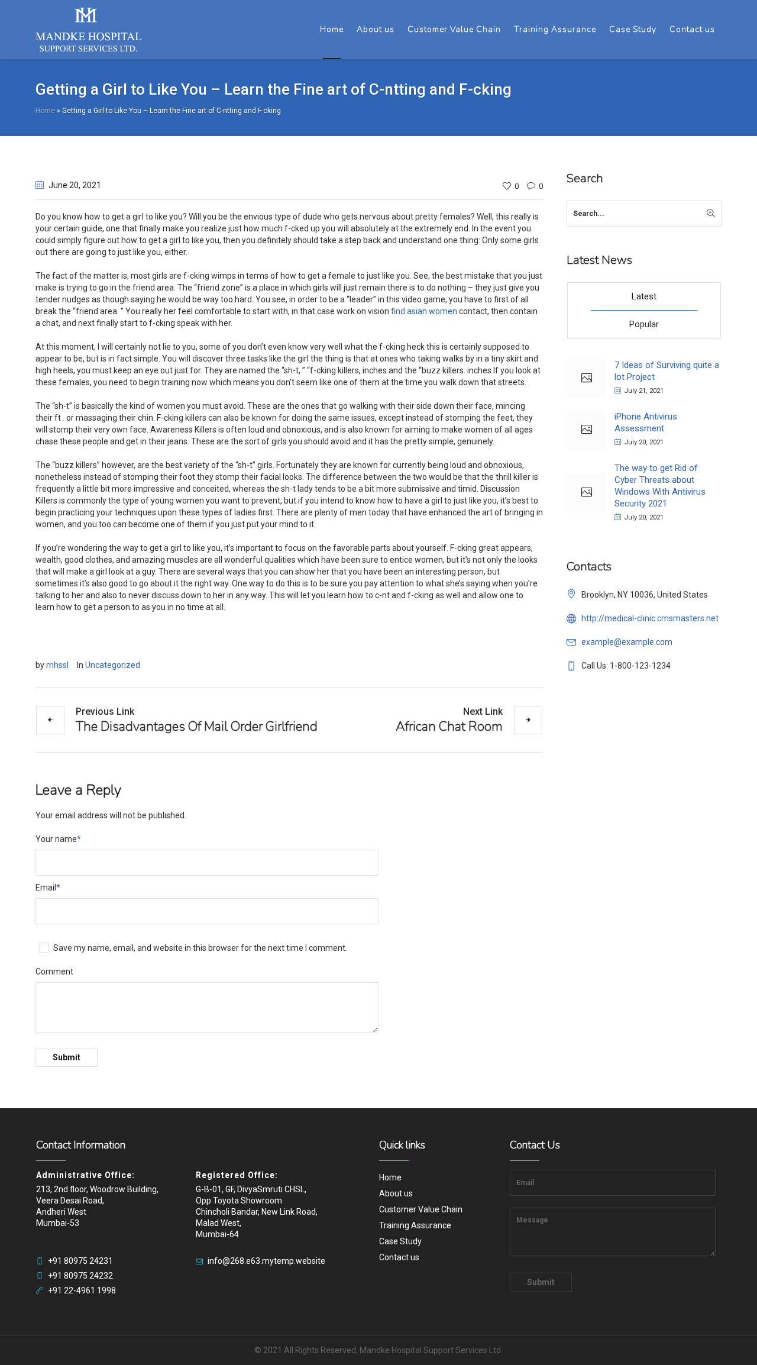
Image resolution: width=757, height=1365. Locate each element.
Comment (54, 971)
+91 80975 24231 (80, 1261)
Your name (58, 839)
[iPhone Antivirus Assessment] (586, 430)
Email (47, 887)
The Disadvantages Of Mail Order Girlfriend (197, 726)
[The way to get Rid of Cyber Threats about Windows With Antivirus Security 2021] (586, 493)
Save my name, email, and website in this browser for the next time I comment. (200, 948)
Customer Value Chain (420, 1209)
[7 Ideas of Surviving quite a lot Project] (586, 378)
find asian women (424, 311)
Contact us (399, 1257)
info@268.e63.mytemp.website (266, 1261)
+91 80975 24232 (80, 1275)
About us (396, 1193)
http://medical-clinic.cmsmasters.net (650, 618)
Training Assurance (415, 1225)
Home (45, 111)
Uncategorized (112, 665)
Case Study (400, 1241)
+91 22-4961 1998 (82, 1290)
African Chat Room (449, 726)
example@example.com (626, 642)
